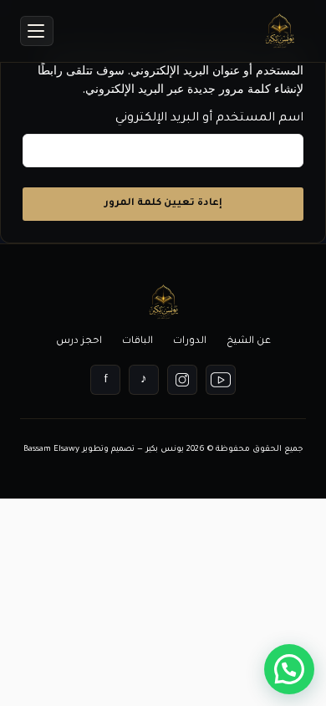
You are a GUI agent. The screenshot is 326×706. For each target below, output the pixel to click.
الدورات (189, 341)
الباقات (137, 341)
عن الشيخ (249, 341)
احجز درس (79, 341)
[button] (289, 669)
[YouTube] (221, 380)
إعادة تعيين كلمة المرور (163, 203)
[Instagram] (182, 380)
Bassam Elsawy (51, 449)
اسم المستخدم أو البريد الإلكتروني (209, 118)
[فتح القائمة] (36, 31)
